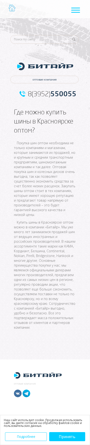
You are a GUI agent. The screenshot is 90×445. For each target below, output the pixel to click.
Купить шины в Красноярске (39, 222)
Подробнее (26, 436)
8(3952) (52, 94)
